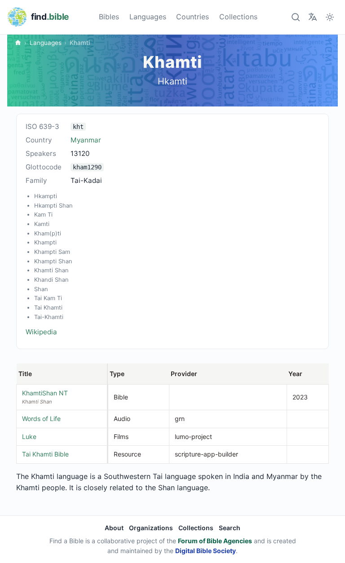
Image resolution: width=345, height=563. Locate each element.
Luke (29, 436)
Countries (192, 16)
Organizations (151, 528)
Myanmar (86, 140)
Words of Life (41, 418)
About (114, 528)
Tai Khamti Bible (45, 454)
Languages (147, 16)
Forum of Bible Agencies (215, 541)
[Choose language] (312, 17)
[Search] (295, 17)
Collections (238, 16)
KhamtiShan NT (45, 393)
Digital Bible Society (205, 550)
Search (229, 528)
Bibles (109, 16)
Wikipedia (41, 332)
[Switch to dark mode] (330, 17)
